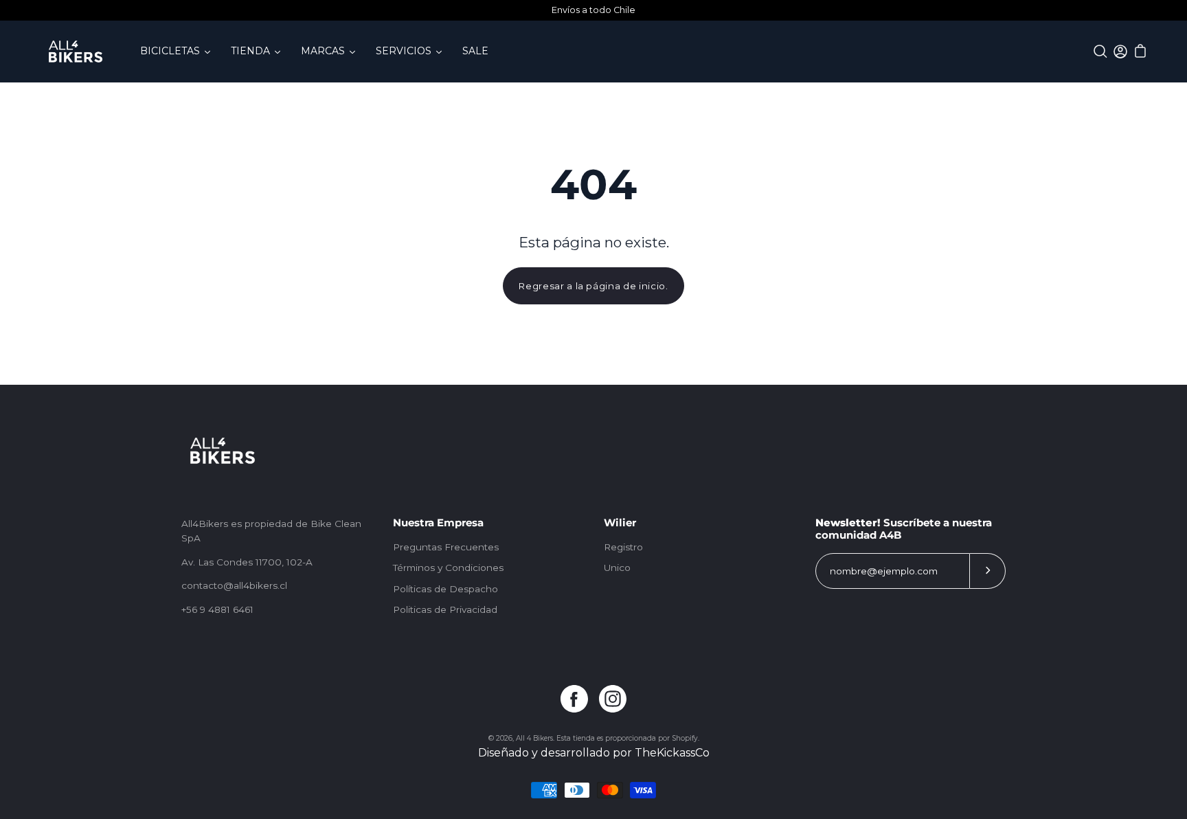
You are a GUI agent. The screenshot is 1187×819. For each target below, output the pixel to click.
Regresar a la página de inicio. (593, 285)
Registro (623, 546)
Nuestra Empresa (438, 523)
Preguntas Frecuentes (446, 546)
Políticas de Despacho (445, 588)
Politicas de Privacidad (445, 609)
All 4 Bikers (534, 738)
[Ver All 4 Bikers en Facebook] (574, 699)
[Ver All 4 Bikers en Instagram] (612, 699)
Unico (617, 567)
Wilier (620, 523)
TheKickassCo (672, 752)
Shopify (685, 738)
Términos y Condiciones (448, 567)
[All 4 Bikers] (75, 51)
